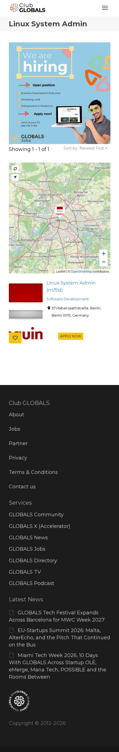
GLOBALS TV (25, 572)
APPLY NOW (70, 336)
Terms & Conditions (33, 472)
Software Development (67, 299)
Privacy (18, 458)
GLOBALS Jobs (27, 549)
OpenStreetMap (81, 271)
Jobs (14, 429)
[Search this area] (15, 168)
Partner (18, 443)
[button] (103, 254)
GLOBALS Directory (33, 561)
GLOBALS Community (36, 515)
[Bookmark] (15, 337)
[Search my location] (15, 177)
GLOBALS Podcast (31, 583)
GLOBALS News (28, 538)
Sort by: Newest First (84, 148)
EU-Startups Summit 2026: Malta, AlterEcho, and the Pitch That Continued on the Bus (59, 637)
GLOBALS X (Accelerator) (39, 526)
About (16, 415)
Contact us (22, 487)
